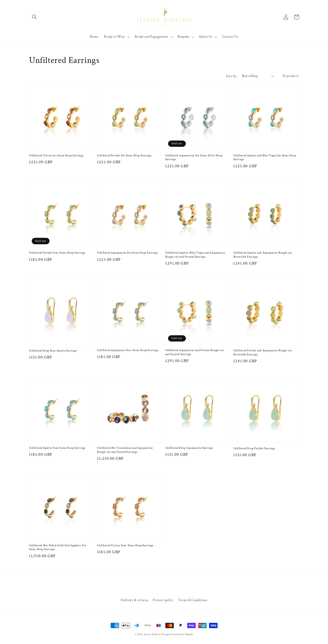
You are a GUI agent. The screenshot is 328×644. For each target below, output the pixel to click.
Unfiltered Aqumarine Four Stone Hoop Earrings (127, 350)
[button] (34, 17)
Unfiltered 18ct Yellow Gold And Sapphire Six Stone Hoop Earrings (57, 547)
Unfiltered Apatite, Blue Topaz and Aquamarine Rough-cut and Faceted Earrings (195, 255)
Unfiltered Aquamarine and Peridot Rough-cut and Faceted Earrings (194, 352)
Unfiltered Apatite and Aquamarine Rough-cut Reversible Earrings (262, 255)
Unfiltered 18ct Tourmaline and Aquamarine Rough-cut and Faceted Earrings (125, 450)
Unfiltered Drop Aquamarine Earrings (189, 448)
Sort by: (231, 76)
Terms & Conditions (192, 600)
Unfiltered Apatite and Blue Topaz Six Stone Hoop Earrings (264, 158)
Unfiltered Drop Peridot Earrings (254, 448)
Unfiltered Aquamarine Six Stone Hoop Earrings (127, 253)
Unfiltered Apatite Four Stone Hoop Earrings (57, 448)
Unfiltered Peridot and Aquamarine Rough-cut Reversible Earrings (262, 352)
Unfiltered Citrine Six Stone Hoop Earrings (56, 155)
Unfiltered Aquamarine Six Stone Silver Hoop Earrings (193, 158)
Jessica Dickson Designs (157, 634)
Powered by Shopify (182, 634)
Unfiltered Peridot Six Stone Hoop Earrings (124, 155)
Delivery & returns (134, 600)
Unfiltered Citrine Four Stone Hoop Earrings (125, 545)
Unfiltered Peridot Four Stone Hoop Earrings (57, 253)
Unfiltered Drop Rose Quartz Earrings (53, 351)
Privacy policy (163, 600)
